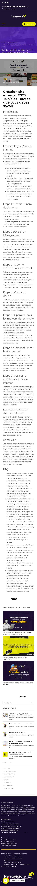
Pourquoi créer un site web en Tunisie (20, 723)
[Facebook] (2, 2)
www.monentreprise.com (11, 222)
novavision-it (12, 79)
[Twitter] (5, 2)
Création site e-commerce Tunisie (10, 830)
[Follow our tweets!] (12, 866)
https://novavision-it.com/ (10, 843)
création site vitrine (9, 774)
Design (6, 780)
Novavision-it (22, 881)
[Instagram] (8, 2)
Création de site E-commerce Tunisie (11, 826)
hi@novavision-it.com (8, 9)
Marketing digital (8, 785)
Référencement (8, 788)
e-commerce (7, 782)
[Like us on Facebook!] (10, 866)
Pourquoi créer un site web (17, 732)
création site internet (10, 771)
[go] (32, 703)
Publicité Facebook (6, 819)
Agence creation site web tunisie (10, 828)
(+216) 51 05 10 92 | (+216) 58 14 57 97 (14, 6)
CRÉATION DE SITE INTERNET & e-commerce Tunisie (15, 833)
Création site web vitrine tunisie (9, 824)
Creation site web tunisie (8, 822)
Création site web (14, 82)
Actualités (7, 768)
